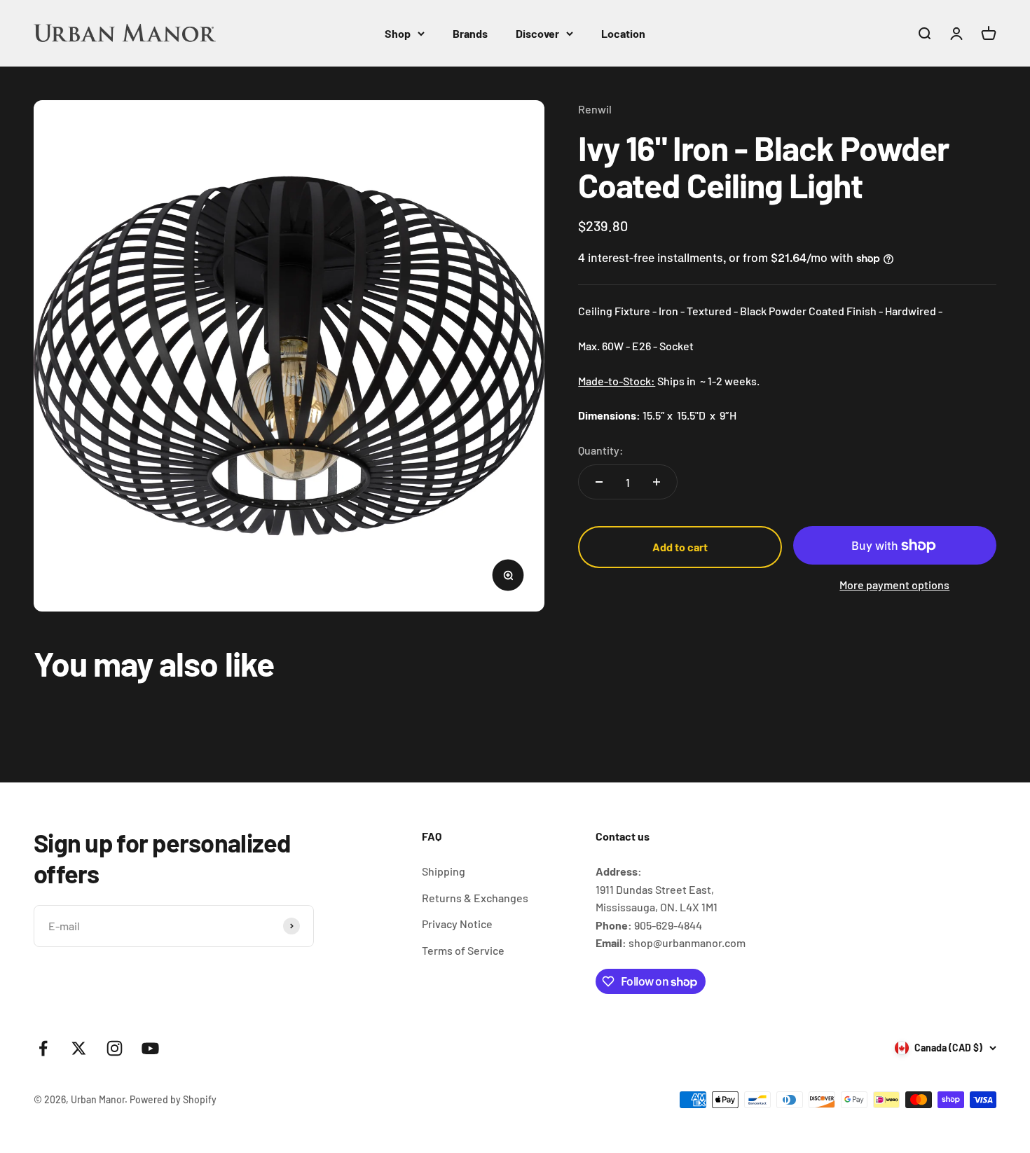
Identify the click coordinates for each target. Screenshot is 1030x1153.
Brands (470, 33)
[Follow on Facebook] (43, 1048)
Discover (537, 33)
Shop (398, 33)
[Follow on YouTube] (150, 1048)
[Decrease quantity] (599, 482)
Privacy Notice (457, 923)
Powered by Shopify (173, 1099)
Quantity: (601, 450)
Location (623, 33)
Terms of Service (463, 950)
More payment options (894, 584)
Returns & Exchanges (475, 897)
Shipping (443, 871)
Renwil (595, 109)
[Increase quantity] (656, 482)
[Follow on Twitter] (78, 1048)
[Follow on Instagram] (114, 1048)
